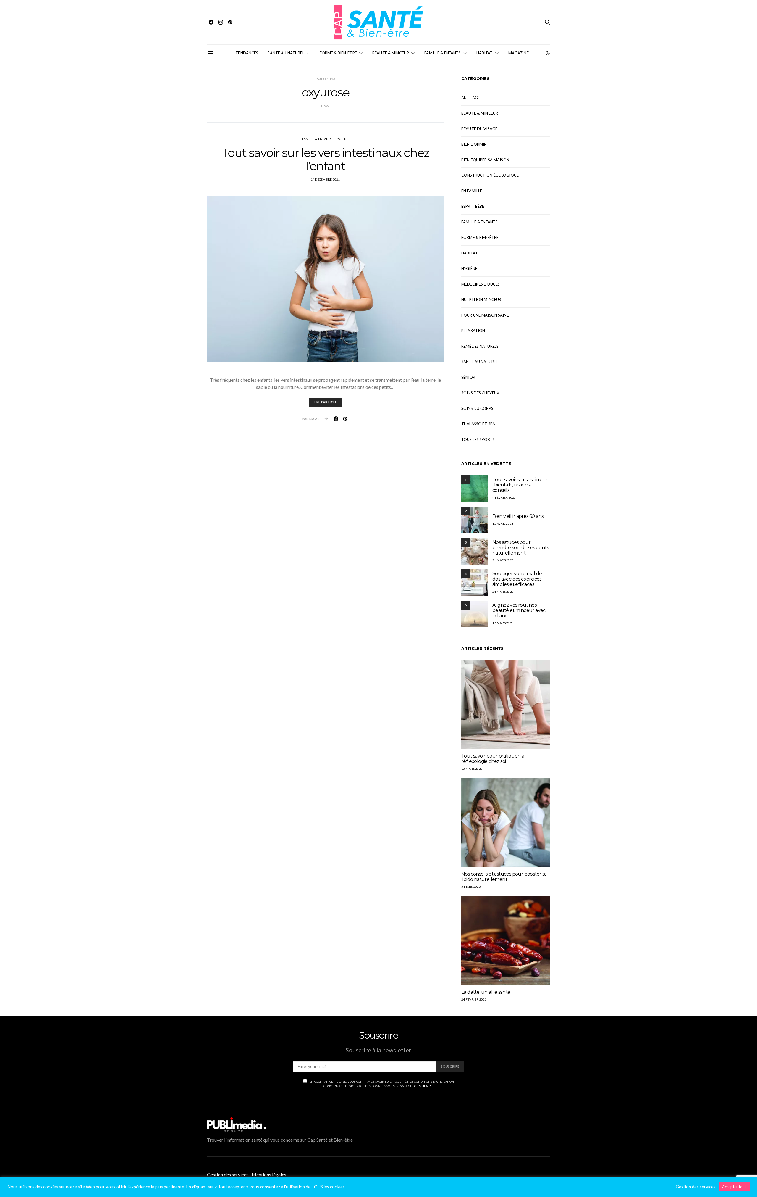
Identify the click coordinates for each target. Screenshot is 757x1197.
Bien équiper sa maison (485, 159)
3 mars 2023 (471, 886)
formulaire (422, 1086)
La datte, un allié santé (485, 992)
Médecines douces (480, 284)
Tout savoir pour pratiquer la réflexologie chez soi (492, 758)
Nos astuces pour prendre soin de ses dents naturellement (520, 547)
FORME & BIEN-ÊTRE (338, 53)
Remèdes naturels (480, 346)
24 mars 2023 (503, 591)
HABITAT (484, 53)
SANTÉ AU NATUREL (286, 53)
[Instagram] (220, 22)
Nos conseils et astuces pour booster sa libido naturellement (504, 876)
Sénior (468, 377)
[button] (547, 53)
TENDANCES (246, 53)
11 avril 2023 (502, 523)
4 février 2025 (504, 497)
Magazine (518, 53)
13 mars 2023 (472, 768)
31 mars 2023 (503, 560)
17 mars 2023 (503, 623)
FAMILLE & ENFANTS (442, 53)
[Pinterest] (230, 22)
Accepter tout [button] (734, 1186)
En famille (471, 191)
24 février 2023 (474, 999)
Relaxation (473, 330)
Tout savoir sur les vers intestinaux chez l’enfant (325, 159)
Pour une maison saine (485, 315)
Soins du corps (477, 408)
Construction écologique (490, 175)
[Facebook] (211, 22)
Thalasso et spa (478, 423)
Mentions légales (269, 1174)
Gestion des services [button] (227, 1174)
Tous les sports (478, 439)
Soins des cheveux (480, 392)
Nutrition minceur (481, 299)
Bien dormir (473, 144)
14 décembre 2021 (325, 179)
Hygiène (342, 139)
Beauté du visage (479, 128)
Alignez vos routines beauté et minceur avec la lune (519, 610)
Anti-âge (470, 97)
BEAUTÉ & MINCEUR (390, 53)
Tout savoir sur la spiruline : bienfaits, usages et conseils (520, 485)
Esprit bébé (472, 206)
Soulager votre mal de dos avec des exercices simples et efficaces (517, 579)
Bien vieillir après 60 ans (517, 516)
